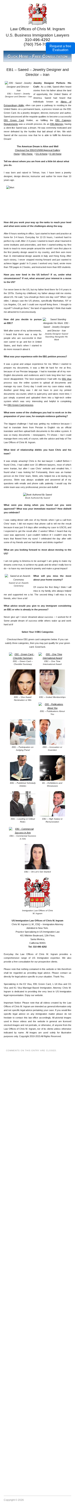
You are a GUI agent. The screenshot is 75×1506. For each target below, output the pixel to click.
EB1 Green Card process (20, 405)
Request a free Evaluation (60, 48)
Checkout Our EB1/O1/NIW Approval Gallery (37, 150)
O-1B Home (55, 154)
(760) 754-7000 (37, 44)
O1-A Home (42, 154)
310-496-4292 (37, 40)
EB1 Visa (66, 379)
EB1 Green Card (14, 120)
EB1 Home (27, 154)
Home (17, 154)
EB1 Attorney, (57, 124)
